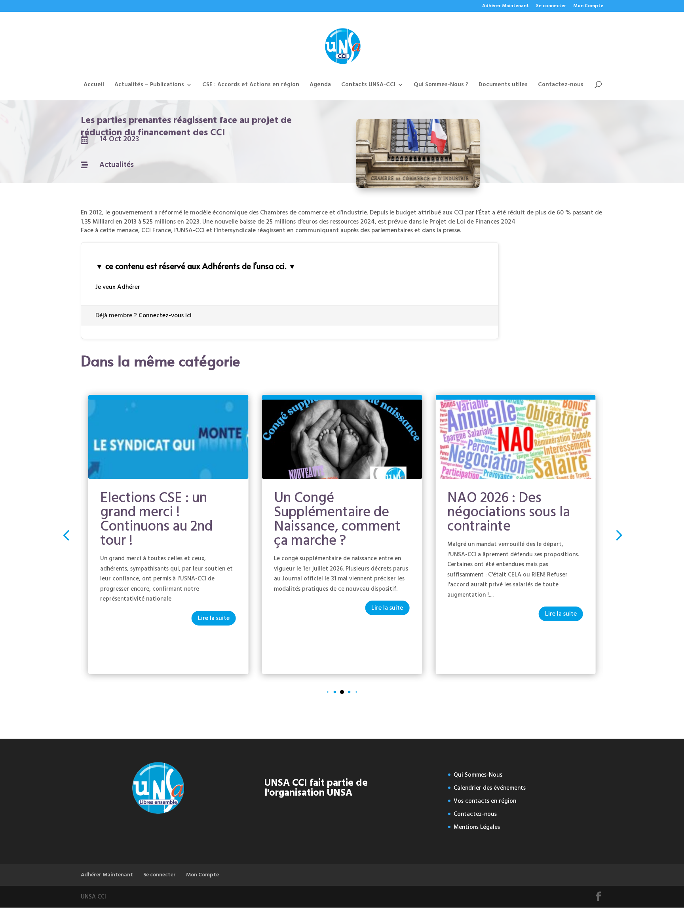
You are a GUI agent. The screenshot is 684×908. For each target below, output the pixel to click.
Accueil (94, 85)
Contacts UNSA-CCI (368, 85)
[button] (618, 535)
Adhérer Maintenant (505, 6)
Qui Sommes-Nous (478, 775)
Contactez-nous (560, 85)
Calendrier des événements (490, 788)
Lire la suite (214, 618)
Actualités (116, 165)
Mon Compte (588, 6)
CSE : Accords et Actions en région (250, 85)
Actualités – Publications (149, 85)
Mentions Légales (477, 827)
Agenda (320, 85)
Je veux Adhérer (117, 287)
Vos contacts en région (485, 801)
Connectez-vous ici (165, 315)
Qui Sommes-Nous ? (441, 85)
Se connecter (551, 6)
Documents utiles (503, 85)
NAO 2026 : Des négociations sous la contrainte (508, 512)
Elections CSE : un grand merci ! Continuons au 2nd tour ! (156, 519)
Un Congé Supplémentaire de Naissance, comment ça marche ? (337, 519)
